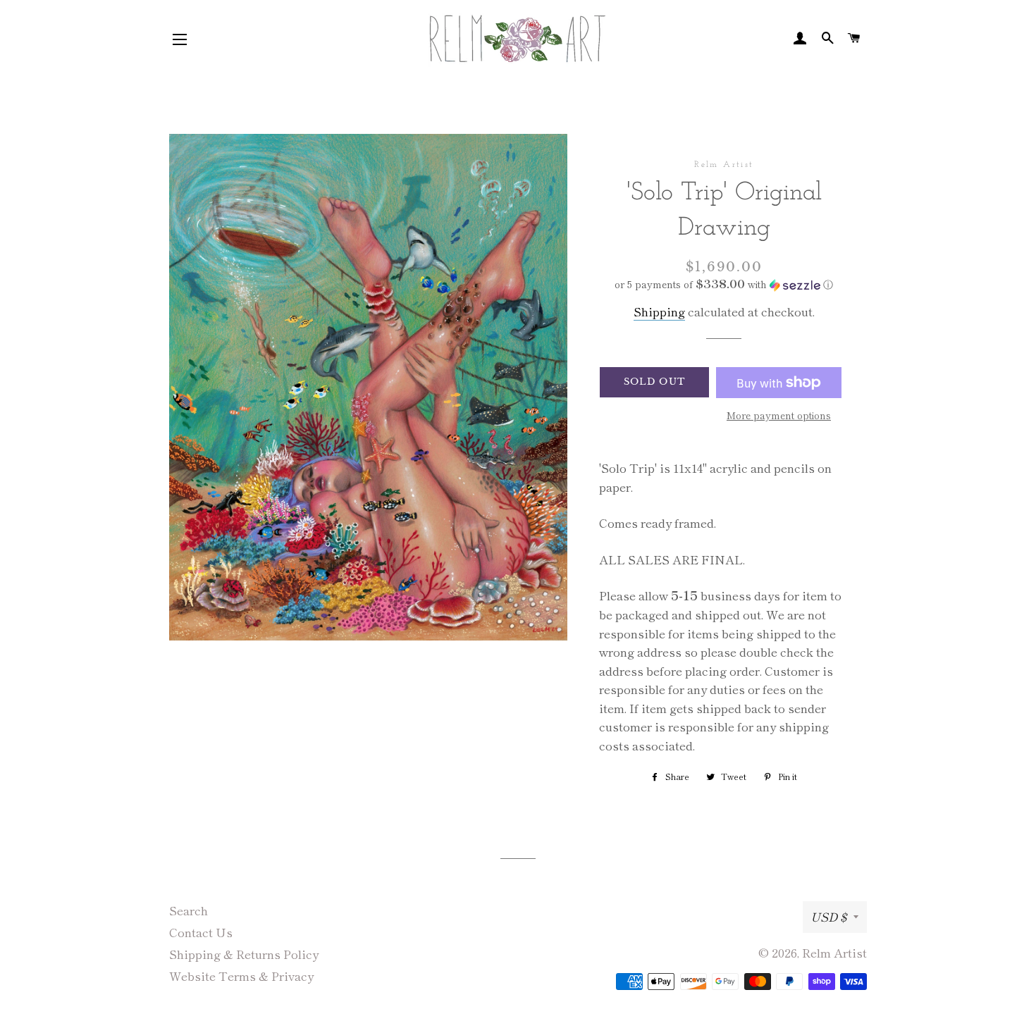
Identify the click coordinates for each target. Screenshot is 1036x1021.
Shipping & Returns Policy (244, 954)
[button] (724, 284)
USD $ (828, 916)
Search (188, 910)
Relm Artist (834, 952)
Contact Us (201, 932)
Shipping (659, 311)
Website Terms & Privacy (241, 975)
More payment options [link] (779, 415)
